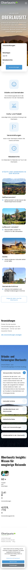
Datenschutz (9, 558)
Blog (14, 541)
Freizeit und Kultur (6, 541)
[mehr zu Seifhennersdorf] (14, 186)
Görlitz (4, 257)
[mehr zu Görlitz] (14, 246)
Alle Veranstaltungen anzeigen (11, 335)
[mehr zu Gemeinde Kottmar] (14, 276)
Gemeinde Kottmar (10, 286)
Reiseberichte (8, 60)
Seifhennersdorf (8, 197)
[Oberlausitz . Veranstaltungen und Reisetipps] (8, 534)
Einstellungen (13, 565)
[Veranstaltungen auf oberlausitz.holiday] (9, 3)
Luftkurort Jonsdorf (10, 227)
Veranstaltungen (9, 45)
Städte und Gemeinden (8, 540)
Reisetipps (6, 53)
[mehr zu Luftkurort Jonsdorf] (14, 216)
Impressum (17, 558)
